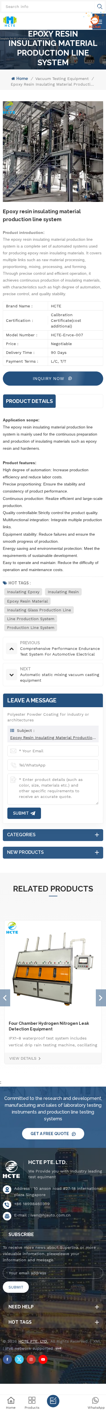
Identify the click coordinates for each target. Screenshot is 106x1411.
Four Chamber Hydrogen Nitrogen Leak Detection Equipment (49, 1026)
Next (101, 997)
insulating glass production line (39, 610)
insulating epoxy (23, 592)
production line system (30, 627)
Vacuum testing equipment (62, 78)
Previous (5, 997)
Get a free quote (50, 1133)
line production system (30, 618)
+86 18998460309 (32, 1203)
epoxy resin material (27, 601)
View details (22, 1058)
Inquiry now (49, 378)
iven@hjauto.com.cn (51, 1215)
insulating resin (63, 592)
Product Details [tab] (29, 401)
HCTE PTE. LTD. (47, 1162)
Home (22, 78)
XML (97, 1341)
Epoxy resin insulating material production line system (53, 737)
